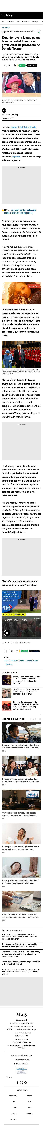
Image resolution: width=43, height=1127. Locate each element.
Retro (29, 1108)
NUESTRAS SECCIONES (21, 1090)
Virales (13, 1114)
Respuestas (13, 1096)
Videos (29, 1096)
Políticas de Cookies (21, 1064)
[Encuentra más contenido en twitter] (9, 65)
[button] (7, 633)
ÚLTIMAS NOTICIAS (12, 931)
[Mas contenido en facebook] (17, 1083)
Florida (3, 21)
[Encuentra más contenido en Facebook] (4, 65)
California (11, 21)
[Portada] (21, 1018)
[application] (21, 627)
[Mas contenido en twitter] (21, 1083)
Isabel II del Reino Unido (14, 661)
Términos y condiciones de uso (21, 1055)
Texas (17, 21)
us (14, 1102)
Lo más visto (9, 673)
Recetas (29, 1114)
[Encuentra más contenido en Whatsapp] (14, 65)
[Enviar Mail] (3, 115)
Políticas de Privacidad (22, 1060)
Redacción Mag (11, 115)
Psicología (34, 21)
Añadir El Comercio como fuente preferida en (21, 31)
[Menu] (4, 15)
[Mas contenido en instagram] (26, 1083)
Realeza (9, 664)
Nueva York (25, 21)
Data (29, 1102)
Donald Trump (32, 661)
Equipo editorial (21, 1020)
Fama (14, 1108)
